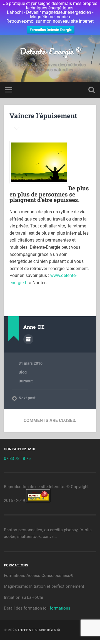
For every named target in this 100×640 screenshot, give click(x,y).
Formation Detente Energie (51, 30)
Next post (27, 398)
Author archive (28, 339)
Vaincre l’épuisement (43, 115)
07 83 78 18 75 (17, 458)
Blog (23, 372)
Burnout (26, 381)
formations (60, 608)
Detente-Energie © (50, 51)
